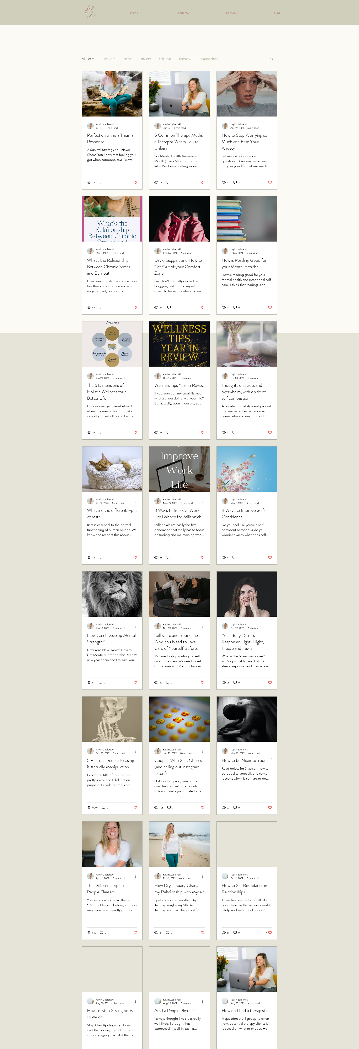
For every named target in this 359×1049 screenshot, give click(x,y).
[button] (272, 59)
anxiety (145, 59)
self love (165, 59)
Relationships (208, 59)
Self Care (109, 59)
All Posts (88, 59)
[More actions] (136, 125)
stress (128, 59)
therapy (184, 59)
